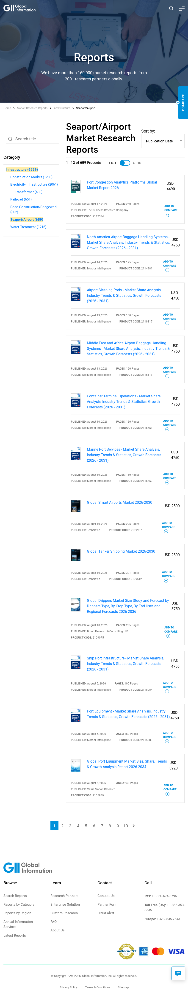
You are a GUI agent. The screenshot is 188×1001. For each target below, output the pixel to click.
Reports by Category (18, 904)
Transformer (28, 192)
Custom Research (64, 913)
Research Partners (64, 896)
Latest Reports (14, 935)
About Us (57, 930)
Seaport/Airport (26, 220)
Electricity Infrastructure (34, 184)
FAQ (53, 922)
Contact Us (106, 896)
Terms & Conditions (97, 987)
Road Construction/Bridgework (34, 209)
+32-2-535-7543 (168, 919)
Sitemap (123, 987)
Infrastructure (61, 108)
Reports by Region (17, 913)
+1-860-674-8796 (164, 896)
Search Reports (15, 896)
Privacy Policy (68, 987)
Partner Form (107, 904)
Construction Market (31, 177)
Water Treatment (28, 227)
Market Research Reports (32, 108)
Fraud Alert (105, 913)
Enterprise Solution (65, 904)
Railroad (21, 199)
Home (7, 108)
